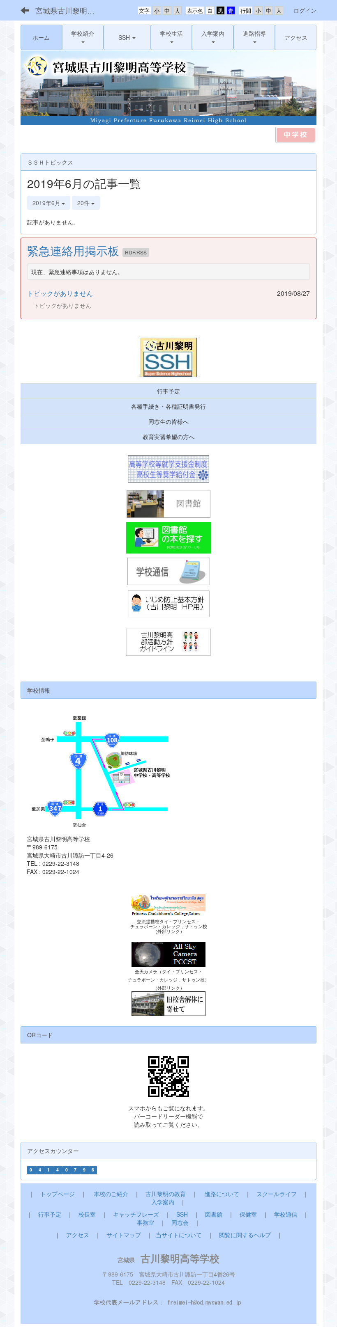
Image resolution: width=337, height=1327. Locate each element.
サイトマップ (123, 1235)
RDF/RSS (136, 252)
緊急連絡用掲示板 (74, 250)
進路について (222, 1194)
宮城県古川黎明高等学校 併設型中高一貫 (70, 10)
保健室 (248, 1214)
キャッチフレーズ (136, 1214)
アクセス (77, 1235)
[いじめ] (168, 604)
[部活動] (168, 643)
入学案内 (162, 1202)
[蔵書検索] (168, 538)
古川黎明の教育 (165, 1194)
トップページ (57, 1194)
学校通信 (285, 1214)
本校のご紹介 (111, 1194)
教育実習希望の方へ (168, 436)
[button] (82, 37)
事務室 (145, 1222)
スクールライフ (276, 1194)
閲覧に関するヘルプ (245, 1235)
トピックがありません (60, 293)
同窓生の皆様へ (168, 421)
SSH (182, 1214)
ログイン (304, 10)
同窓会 (180, 1222)
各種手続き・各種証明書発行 (168, 406)
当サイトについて (179, 1235)
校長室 (87, 1214)
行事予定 (168, 391)
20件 (84, 203)
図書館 (213, 1214)
